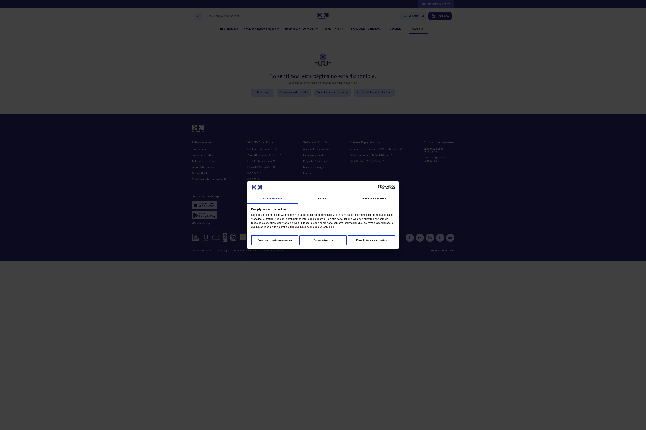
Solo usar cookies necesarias (275, 240)
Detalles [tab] (323, 198)
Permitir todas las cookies (371, 240)
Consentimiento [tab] (272, 198)
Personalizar (321, 240)
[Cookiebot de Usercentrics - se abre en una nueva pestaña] (380, 187)
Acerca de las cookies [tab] (373, 198)
